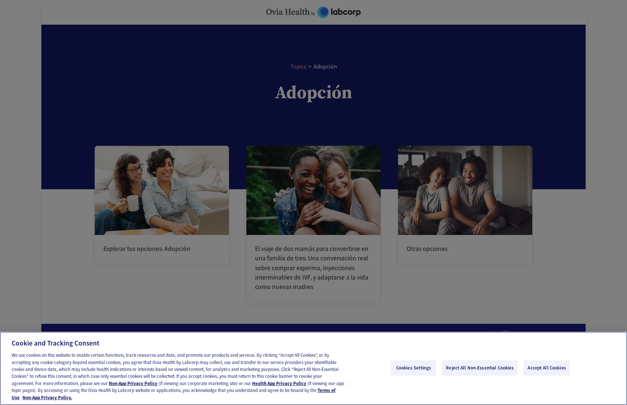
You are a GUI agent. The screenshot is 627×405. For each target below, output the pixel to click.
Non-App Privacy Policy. (47, 397)
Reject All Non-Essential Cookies (480, 368)
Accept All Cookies (547, 368)
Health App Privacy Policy (279, 383)
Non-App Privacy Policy (133, 383)
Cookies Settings (413, 368)
